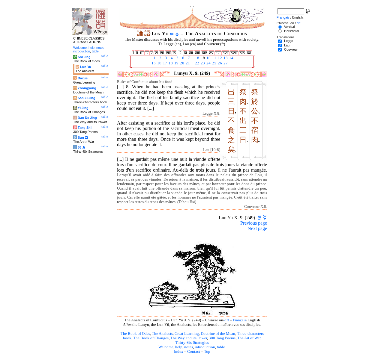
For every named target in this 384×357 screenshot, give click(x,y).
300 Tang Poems (222, 338)
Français (239, 320)
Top (207, 352)
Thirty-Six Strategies (192, 343)
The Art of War (248, 338)
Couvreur (291, 49)
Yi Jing (83, 108)
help (178, 347)
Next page (257, 228)
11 (213, 58)
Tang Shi (85, 127)
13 (225, 58)
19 (175, 63)
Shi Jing (84, 57)
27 (225, 63)
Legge (288, 41)
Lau (287, 45)
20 (181, 63)
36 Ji (81, 147)
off (226, 320)
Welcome (165, 347)
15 (153, 63)
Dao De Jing (87, 117)
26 (219, 63)
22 (196, 63)
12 (219, 58)
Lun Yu (85, 67)
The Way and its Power (188, 338)
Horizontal (291, 31)
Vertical (289, 26)
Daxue (83, 78)
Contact (193, 352)
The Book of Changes (151, 338)
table (221, 347)
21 (187, 63)
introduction (205, 347)
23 (202, 63)
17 (164, 63)
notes (188, 347)
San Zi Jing (86, 98)
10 (208, 58)
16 (158, 63)
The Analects (162, 334)
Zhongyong (87, 88)
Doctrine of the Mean (218, 334)
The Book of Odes (135, 334)
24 (208, 63)
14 (230, 58)
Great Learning (187, 334)
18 (170, 63)
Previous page (253, 223)
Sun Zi (83, 137)
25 (213, 63)
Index (178, 352)
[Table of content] (177, 34)
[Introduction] (172, 34)
